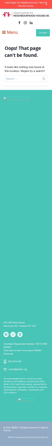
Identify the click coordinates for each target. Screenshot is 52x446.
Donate (43, 32)
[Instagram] (25, 23)
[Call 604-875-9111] (5, 361)
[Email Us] (5, 369)
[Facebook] (19, 23)
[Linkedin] (31, 23)
